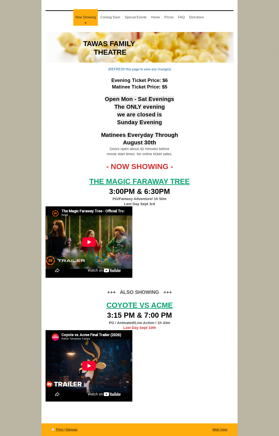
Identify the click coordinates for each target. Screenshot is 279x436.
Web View (219, 429)
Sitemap (71, 429)
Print (59, 429)
